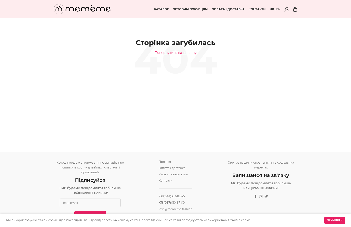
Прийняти (334, 220)
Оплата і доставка (228, 9)
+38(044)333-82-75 (172, 196)
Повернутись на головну (176, 53)
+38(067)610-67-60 (172, 202)
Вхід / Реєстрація (286, 9)
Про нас (165, 161)
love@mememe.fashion (175, 209)
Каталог (161, 9)
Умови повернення (173, 174)
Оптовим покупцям (190, 9)
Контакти (257, 9)
